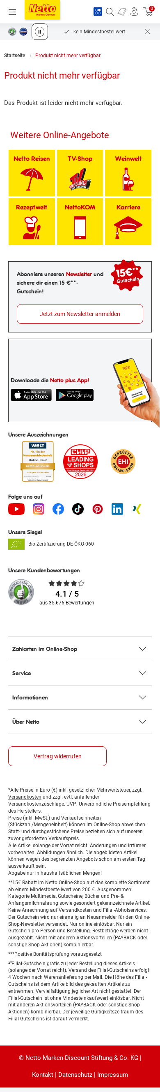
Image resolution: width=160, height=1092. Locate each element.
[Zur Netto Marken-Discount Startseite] (42, 9)
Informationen (30, 697)
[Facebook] (58, 509)
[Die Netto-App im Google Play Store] (75, 395)
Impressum (112, 1074)
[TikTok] (78, 509)
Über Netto (25, 721)
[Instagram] (38, 509)
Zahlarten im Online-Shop (44, 649)
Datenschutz (75, 1074)
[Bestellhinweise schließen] (148, 32)
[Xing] (137, 509)
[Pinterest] (97, 509)
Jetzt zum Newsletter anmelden (80, 314)
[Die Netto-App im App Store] (31, 395)
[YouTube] (16, 509)
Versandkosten (24, 797)
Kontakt (42, 1074)
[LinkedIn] (117, 509)
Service (21, 673)
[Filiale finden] (134, 12)
